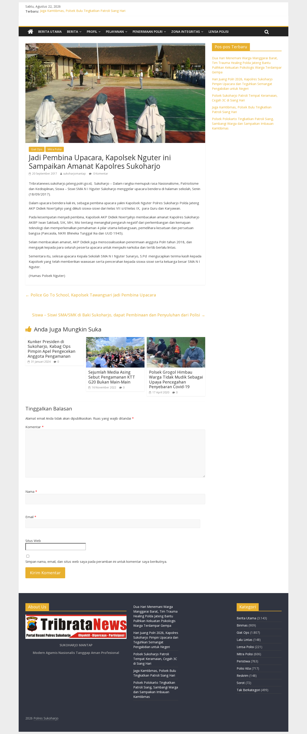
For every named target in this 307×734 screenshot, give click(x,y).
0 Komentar (100, 173)
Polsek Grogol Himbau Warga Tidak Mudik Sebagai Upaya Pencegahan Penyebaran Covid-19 (176, 379)
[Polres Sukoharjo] (30, 31)
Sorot (241, 683)
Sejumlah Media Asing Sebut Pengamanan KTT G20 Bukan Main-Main (111, 376)
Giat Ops (36, 149)
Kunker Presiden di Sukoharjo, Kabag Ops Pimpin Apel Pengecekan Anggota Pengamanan (51, 349)
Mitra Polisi (55, 149)
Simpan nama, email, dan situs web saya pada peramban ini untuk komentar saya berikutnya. (96, 561)
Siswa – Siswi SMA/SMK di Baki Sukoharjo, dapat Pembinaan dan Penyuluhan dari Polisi (118, 315)
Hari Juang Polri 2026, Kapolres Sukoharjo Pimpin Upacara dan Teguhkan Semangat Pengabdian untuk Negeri (242, 84)
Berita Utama (50, 31)
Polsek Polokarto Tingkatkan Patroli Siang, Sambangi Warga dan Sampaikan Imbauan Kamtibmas (243, 123)
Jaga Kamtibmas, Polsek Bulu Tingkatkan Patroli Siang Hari (82, 11)
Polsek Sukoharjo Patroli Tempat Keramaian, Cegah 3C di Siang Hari (155, 659)
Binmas (242, 625)
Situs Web (33, 540)
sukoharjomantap (74, 173)
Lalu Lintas (244, 640)
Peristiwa (243, 661)
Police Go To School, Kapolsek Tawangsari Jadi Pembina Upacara (90, 295)
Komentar (34, 427)
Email (30, 517)
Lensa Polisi (219, 31)
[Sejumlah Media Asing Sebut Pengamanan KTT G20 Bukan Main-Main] (115, 339)
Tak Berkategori (248, 690)
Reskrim (242, 675)
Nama (31, 491)
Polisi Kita (244, 668)
